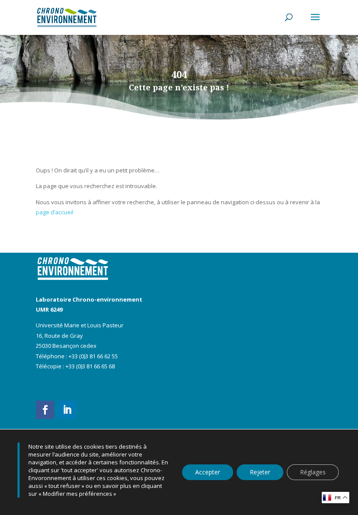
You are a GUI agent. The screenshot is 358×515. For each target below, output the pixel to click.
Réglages (313, 472)
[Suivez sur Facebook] (45, 410)
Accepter (207, 472)
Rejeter (260, 472)
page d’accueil (54, 212)
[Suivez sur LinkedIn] (67, 410)
